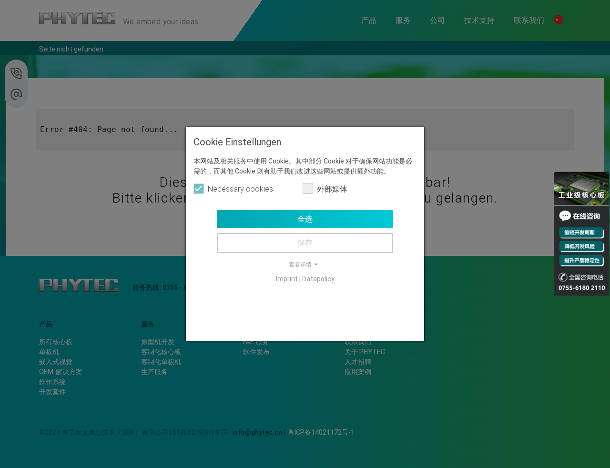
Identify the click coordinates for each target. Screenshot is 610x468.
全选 (305, 219)
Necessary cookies (240, 188)
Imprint (287, 279)
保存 (305, 242)
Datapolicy (318, 279)
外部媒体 (332, 188)
